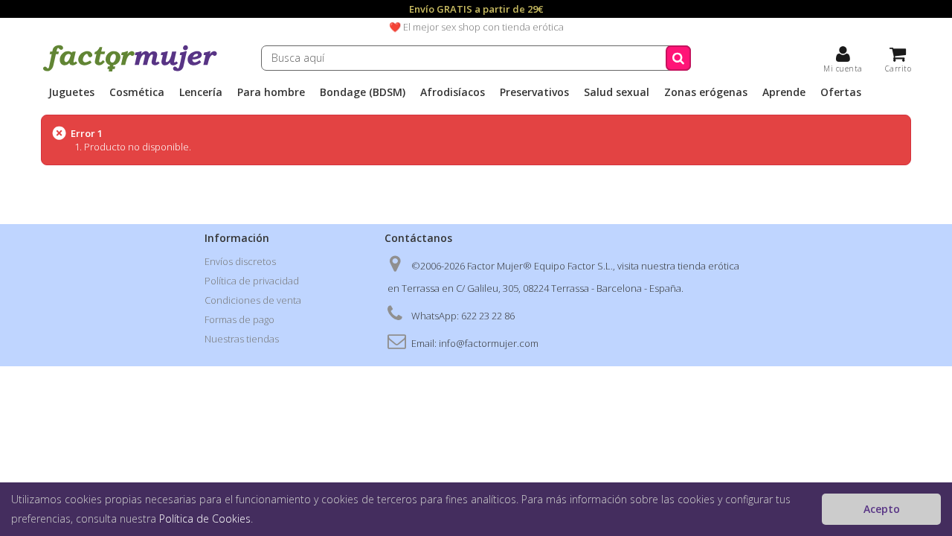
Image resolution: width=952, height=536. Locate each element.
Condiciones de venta (253, 300)
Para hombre (271, 92)
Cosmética (136, 92)
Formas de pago (239, 319)
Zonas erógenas (705, 92)
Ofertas (840, 92)
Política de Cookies (205, 518)
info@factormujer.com (488, 343)
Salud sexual (616, 92)
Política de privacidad (252, 280)
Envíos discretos (240, 261)
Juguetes (71, 92)
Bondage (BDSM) (362, 92)
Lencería (200, 92)
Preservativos (534, 92)
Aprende (783, 92)
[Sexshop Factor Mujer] (130, 69)
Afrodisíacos (452, 92)
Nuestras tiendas (242, 338)
